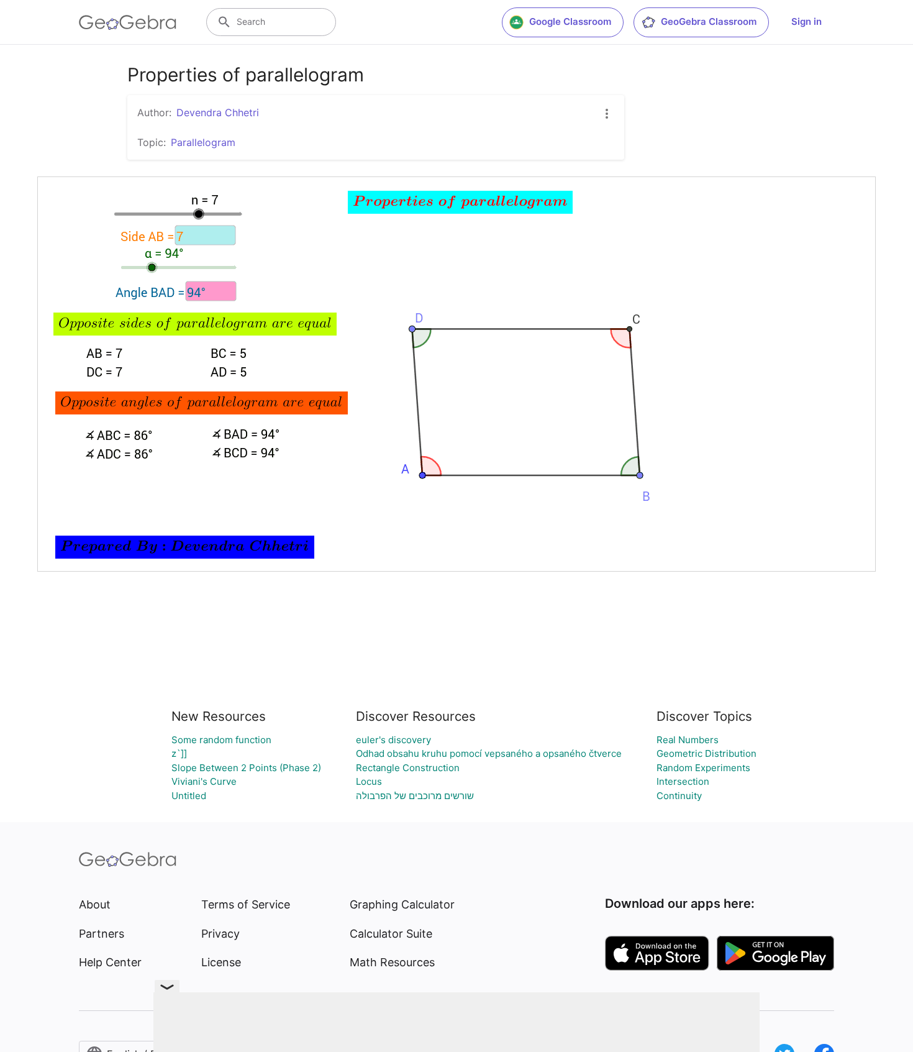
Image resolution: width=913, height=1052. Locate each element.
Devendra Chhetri (217, 112)
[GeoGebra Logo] (127, 22)
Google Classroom (570, 21)
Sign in (806, 21)
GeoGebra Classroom (708, 21)
